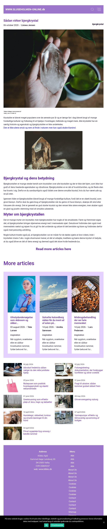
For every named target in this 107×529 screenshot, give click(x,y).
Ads (72, 455)
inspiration (15, 335)
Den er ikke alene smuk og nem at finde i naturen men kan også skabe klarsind (40, 127)
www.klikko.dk (45, 469)
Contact (72, 498)
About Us (72, 469)
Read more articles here (53, 249)
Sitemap (72, 512)
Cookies (72, 484)
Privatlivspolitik (57, 525)
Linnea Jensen (28, 25)
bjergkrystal (97, 24)
